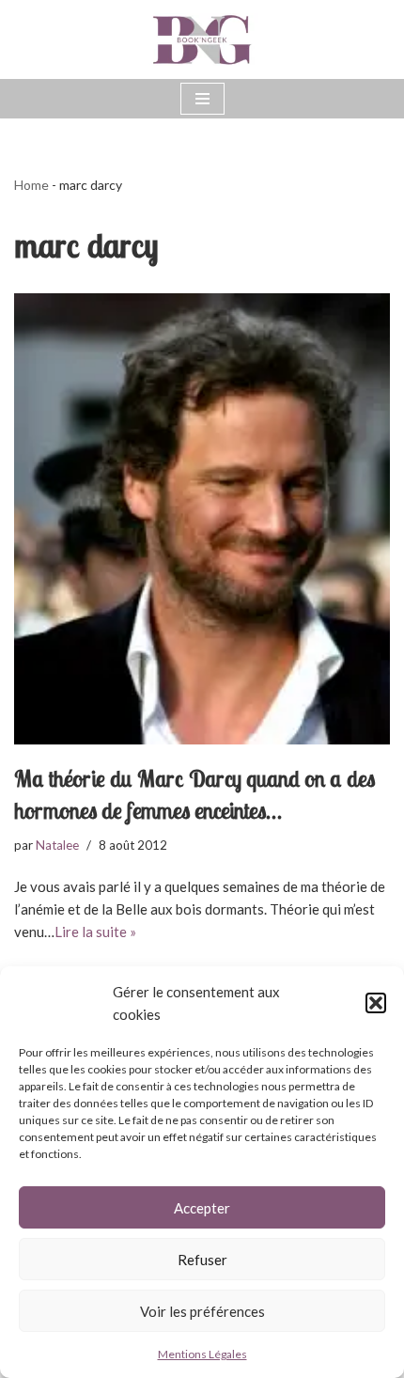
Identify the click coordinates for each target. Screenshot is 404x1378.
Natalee (57, 845)
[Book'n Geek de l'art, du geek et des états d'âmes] (202, 39)
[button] (375, 1003)
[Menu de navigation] (202, 99)
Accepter (202, 1207)
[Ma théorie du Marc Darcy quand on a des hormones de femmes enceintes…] (202, 518)
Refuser (202, 1259)
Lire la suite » (95, 931)
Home (31, 185)
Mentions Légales (202, 1354)
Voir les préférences (202, 1311)
